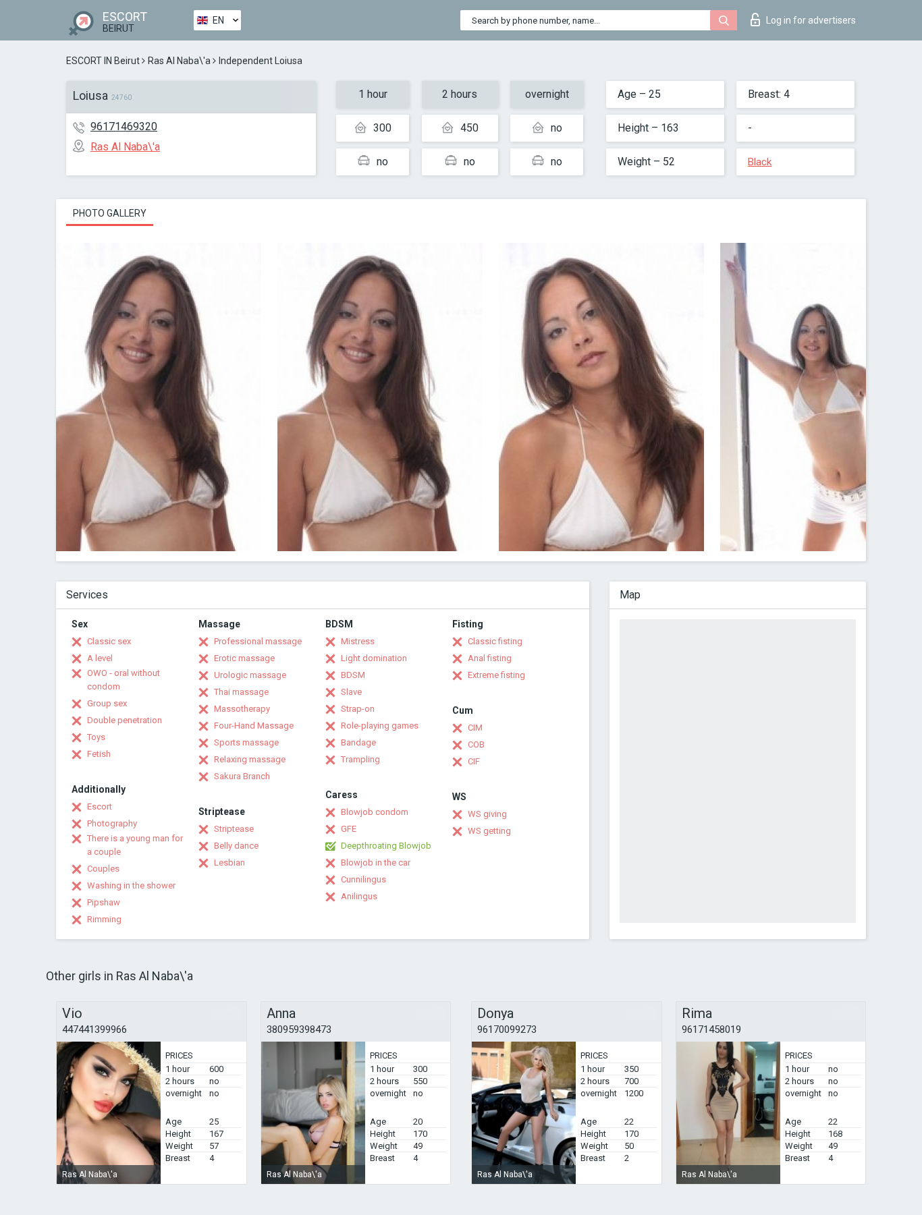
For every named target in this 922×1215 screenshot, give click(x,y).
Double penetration (124, 720)
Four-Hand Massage (254, 725)
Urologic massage (250, 675)
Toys (96, 737)
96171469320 (123, 126)
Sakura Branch (242, 776)
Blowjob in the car (375, 862)
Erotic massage (244, 658)
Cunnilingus (363, 879)
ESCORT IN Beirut (103, 60)
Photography (112, 823)
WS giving (487, 814)
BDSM (353, 675)
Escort (99, 806)
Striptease (234, 829)
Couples (103, 869)
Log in (811, 20)
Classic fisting (495, 641)
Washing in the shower (131, 885)
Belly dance (236, 846)
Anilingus (359, 896)
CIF (474, 761)
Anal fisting (490, 658)
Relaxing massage (250, 759)
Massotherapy (242, 709)
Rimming (104, 919)
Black (759, 162)
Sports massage (246, 742)
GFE (348, 829)
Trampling (360, 759)
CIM (475, 728)
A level (100, 658)
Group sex (107, 703)
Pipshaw (103, 902)
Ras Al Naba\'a (179, 60)
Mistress (358, 641)
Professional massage (258, 641)
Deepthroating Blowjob (386, 846)
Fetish (99, 754)
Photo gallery (109, 213)
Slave (351, 692)
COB (476, 744)
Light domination (374, 658)
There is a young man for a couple (135, 845)
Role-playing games (379, 725)
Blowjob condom (374, 812)
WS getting (489, 831)
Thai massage (241, 692)
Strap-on (358, 709)
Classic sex (109, 641)
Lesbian (229, 862)
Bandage (358, 742)
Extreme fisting (496, 675)
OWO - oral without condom (123, 679)
